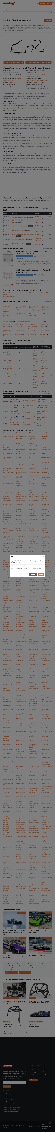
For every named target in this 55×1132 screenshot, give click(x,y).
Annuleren (33, 574)
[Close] (44, 557)
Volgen (41, 574)
